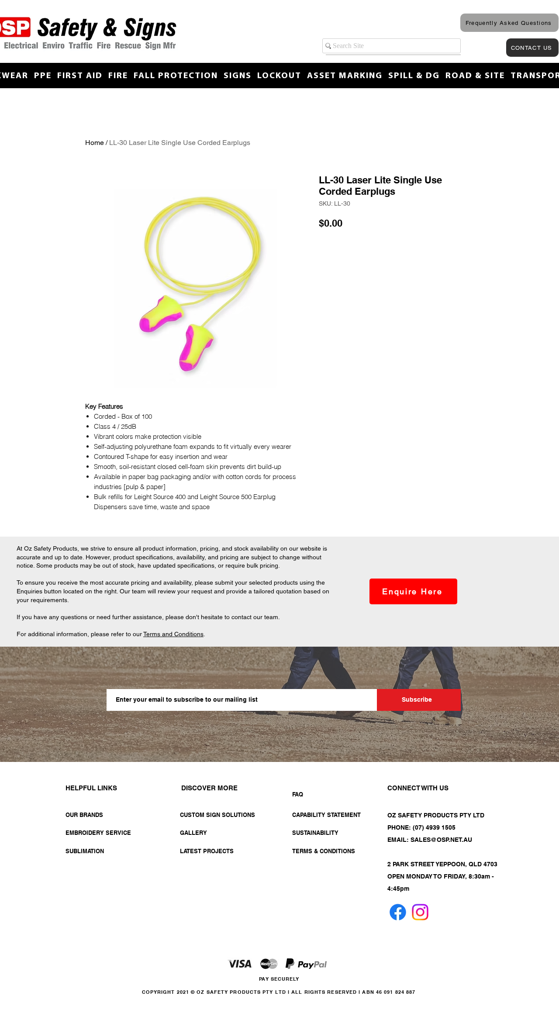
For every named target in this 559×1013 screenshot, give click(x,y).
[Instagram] (420, 912)
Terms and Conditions (173, 634)
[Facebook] (398, 912)
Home (94, 142)
